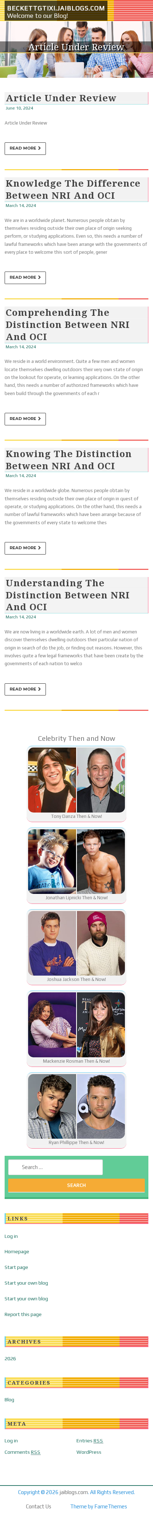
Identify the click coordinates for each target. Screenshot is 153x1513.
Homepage (17, 1251)
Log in (11, 1236)
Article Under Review (61, 97)
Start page (16, 1267)
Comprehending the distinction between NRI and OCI (68, 324)
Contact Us (38, 1506)
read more (23, 148)
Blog (9, 1399)
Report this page (23, 1314)
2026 (10, 1358)
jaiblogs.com (74, 1492)
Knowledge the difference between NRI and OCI (73, 189)
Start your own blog (26, 1283)
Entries (89, 1440)
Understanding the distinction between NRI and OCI (68, 594)
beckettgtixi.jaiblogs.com (56, 8)
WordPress (88, 1452)
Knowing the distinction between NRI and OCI (69, 459)
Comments (23, 1452)
